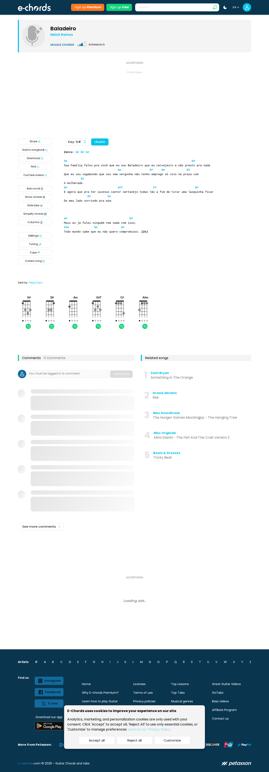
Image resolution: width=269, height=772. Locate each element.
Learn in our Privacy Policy (149, 729)
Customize (172, 740)
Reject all (134, 740)
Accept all (97, 740)
